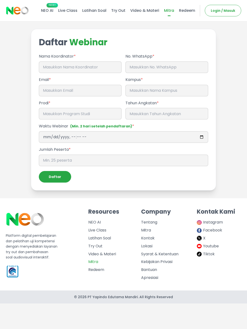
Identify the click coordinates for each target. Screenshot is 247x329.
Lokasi (146, 246)
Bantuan (149, 269)
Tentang (149, 222)
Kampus (133, 79)
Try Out (95, 246)
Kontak (148, 238)
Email (44, 79)
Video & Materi (102, 254)
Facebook (212, 230)
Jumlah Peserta (54, 149)
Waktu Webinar (85, 126)
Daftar (55, 176)
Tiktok (209, 254)
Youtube (211, 246)
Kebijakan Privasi (156, 261)
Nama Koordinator (56, 56)
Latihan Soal (99, 238)
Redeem (96, 269)
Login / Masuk (223, 10)
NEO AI (94, 222)
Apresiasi (149, 277)
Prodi (43, 103)
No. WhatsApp (138, 56)
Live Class (97, 230)
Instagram (213, 222)
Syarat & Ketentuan (159, 254)
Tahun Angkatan (141, 103)
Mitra (93, 261)
